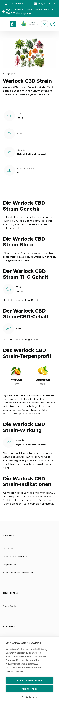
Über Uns (8, 548)
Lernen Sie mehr (14, 671)
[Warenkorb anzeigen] (44, 23)
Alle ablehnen (30, 688)
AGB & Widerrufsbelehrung (18, 572)
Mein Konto (10, 606)
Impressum (9, 564)
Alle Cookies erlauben (29, 680)
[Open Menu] (6, 24)
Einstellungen (30, 697)
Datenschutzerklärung (15, 556)
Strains (9, 74)
